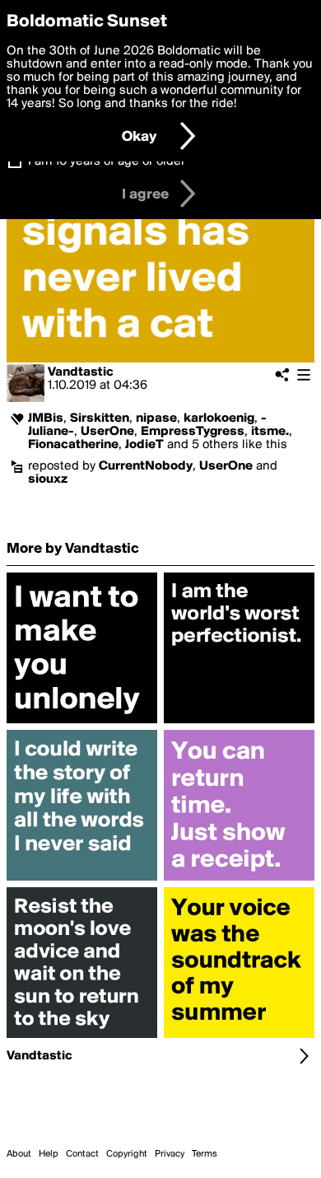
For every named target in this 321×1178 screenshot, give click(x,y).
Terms (204, 1154)
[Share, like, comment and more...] (82, 723)
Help (48, 1154)
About (19, 1154)
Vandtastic (81, 372)
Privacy (169, 1154)
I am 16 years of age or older (106, 161)
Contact (82, 1154)
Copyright (126, 1154)
